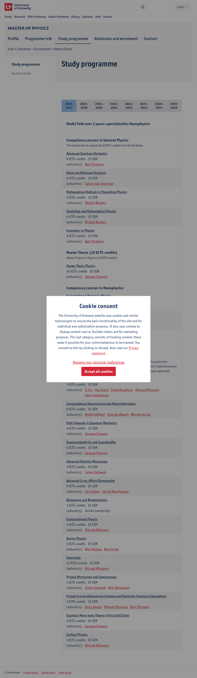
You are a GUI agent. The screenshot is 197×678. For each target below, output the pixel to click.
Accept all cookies (98, 371)
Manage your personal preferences (98, 362)
